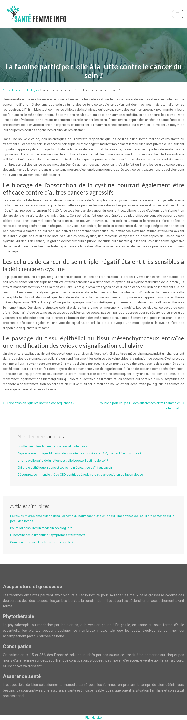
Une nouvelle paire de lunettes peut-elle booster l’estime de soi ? (63, 460)
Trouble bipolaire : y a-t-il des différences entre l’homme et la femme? (139, 405)
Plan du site (93, 717)
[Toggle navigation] (177, 14)
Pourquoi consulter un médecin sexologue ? (41, 528)
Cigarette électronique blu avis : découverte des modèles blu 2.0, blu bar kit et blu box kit (79, 453)
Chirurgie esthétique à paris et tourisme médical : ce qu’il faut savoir (65, 467)
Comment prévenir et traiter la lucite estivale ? (41, 542)
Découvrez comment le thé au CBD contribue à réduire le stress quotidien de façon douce (80, 474)
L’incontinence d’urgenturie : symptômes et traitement (47, 535)
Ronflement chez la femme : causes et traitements (53, 446)
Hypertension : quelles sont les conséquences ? (41, 403)
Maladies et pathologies (23, 90)
